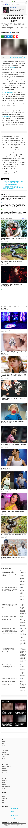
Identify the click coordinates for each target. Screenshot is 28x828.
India (3, 741)
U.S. (3, 802)
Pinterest (15, 815)
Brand (3, 782)
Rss (15, 819)
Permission (5, 768)
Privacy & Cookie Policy (8, 774)
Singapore (4, 798)
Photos (4, 758)
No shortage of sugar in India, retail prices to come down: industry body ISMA (9, 618)
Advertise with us (6, 766)
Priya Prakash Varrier (7, 92)
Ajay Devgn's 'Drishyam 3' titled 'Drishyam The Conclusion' (20, 724)
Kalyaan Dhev (6, 116)
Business (4, 748)
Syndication (5, 770)
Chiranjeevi (12, 67)
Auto (3, 756)
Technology (5, 750)
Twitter (15, 812)
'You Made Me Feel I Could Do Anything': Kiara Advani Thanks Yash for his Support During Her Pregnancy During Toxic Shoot (13, 205)
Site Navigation (6, 786)
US (3, 743)
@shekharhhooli (15, 32)
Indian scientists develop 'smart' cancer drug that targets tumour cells (9, 606)
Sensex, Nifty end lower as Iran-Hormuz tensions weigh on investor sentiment (9, 666)
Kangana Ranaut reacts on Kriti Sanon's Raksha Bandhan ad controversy (13, 199)
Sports (4, 752)
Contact (4, 788)
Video (3, 761)
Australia (4, 794)
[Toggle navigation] (2, 1)
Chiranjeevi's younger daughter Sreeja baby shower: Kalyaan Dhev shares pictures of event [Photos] (13, 183)
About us (4, 780)
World (3, 745)
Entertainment (5, 754)
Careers (4, 784)
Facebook (15, 808)
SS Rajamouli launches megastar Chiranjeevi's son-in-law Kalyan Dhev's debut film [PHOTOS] (13, 187)
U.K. (3, 800)
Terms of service (6, 772)
